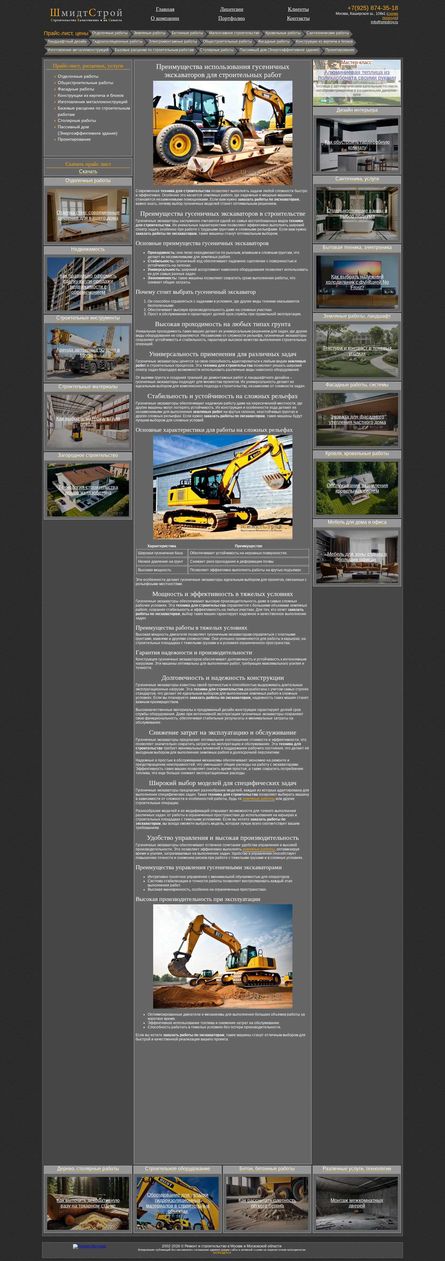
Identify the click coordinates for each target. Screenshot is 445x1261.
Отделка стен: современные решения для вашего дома (88, 215)
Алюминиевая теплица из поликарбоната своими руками (357, 75)
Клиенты (298, 9)
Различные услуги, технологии (357, 1168)
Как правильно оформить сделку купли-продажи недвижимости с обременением (88, 284)
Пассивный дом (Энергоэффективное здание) (279, 50)
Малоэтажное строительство (234, 33)
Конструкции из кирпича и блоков (324, 41)
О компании (165, 18)
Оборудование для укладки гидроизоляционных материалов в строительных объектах (177, 1203)
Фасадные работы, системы (357, 384)
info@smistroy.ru (384, 22)
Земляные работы (150, 33)
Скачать (88, 171)
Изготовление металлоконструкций (78, 50)
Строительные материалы (88, 386)
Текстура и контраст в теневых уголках (357, 351)
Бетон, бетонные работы (267, 1168)
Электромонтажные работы (173, 41)
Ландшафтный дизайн (67, 41)
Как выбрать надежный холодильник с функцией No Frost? (357, 282)
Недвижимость (88, 249)
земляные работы (258, 799)
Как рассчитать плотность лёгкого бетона (267, 1203)
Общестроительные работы (227, 41)
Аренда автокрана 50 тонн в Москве (88, 352)
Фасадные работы (274, 41)
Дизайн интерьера (357, 110)
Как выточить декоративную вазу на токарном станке (88, 1203)
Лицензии (231, 9)
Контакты (298, 18)
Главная (165, 9)
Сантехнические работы (328, 33)
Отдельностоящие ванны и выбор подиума (357, 213)
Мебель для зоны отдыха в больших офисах (357, 557)
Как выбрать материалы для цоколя (88, 421)
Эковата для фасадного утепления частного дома (357, 419)
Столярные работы (217, 50)
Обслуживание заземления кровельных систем (357, 488)
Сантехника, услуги (357, 178)
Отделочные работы (110, 33)
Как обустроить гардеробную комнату (357, 144)
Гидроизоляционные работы (118, 41)
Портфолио (231, 18)
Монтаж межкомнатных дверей (357, 1203)
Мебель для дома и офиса (357, 522)
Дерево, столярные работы (88, 1168)
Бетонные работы (187, 33)
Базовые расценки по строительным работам (154, 50)
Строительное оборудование (177, 1168)
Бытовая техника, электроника (357, 247)
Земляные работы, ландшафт (357, 316)
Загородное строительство (88, 455)
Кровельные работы (283, 33)
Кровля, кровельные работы (357, 453)
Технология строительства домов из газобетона (88, 490)
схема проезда (390, 15)
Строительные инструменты (88, 317)
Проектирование (339, 50)
